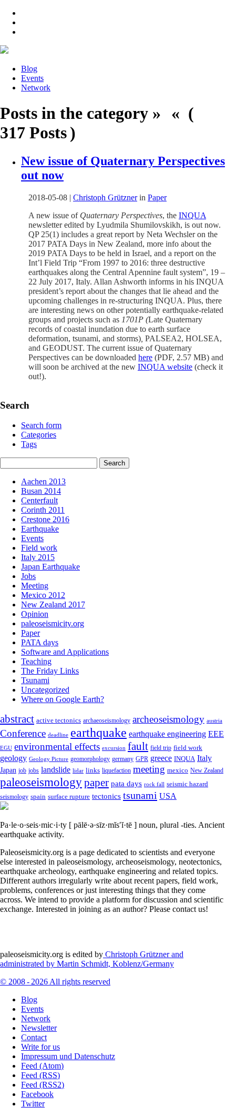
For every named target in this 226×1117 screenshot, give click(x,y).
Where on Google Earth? (62, 699)
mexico (177, 770)
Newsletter (39, 1027)
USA (168, 795)
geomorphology (90, 759)
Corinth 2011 (43, 509)
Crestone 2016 (45, 519)
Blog (29, 68)
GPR (142, 759)
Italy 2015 (38, 557)
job (22, 770)
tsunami (140, 795)
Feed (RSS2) (42, 1084)
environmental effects (57, 746)
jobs (33, 770)
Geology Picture (48, 759)
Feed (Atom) (42, 1065)
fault (138, 746)
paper (96, 782)
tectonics (106, 795)
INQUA (192, 215)
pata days (126, 783)
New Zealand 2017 (53, 604)
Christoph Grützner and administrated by (91, 959)
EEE (216, 733)
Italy (204, 758)
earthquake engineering (167, 734)
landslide (55, 769)
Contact (34, 1037)
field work (187, 748)
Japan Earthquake (50, 566)
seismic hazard (187, 784)
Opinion (34, 614)
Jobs (28, 576)
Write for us (40, 1046)
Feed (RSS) (40, 1075)
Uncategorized (45, 689)
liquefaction (116, 770)
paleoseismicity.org (52, 623)
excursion (114, 748)
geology (13, 758)
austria (214, 721)
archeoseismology (168, 719)
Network (35, 87)
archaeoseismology (106, 720)
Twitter (33, 1103)
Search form (41, 425)
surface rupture (69, 796)
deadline (58, 735)
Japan (8, 770)
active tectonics (58, 720)
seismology (14, 797)
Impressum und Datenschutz (68, 1056)
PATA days (39, 642)
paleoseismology (41, 782)
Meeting (34, 585)
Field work (39, 547)
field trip (160, 748)
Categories (38, 434)
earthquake (98, 732)
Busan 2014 (41, 490)
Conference (23, 733)
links (93, 770)
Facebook (37, 1094)
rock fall (154, 784)
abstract (17, 719)
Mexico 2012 (43, 595)
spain (38, 796)
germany (122, 759)
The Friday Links (50, 670)
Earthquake (40, 528)
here (145, 357)
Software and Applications (65, 651)
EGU (6, 748)
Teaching (36, 661)
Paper (157, 197)
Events (32, 78)
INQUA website (165, 366)
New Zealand (206, 770)
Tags (29, 444)
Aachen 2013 (43, 481)
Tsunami (35, 680)
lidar (78, 770)
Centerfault (39, 500)
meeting (149, 769)
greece (161, 758)
